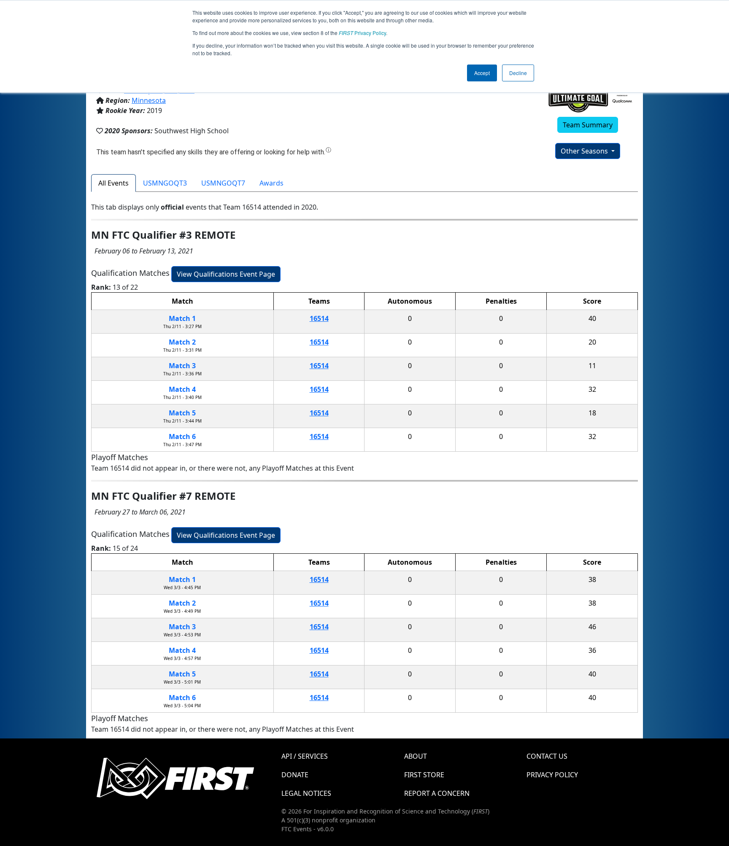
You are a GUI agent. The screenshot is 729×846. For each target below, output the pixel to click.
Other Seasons (585, 151)
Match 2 (182, 342)
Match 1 (182, 318)
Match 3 (182, 365)
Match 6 (182, 436)
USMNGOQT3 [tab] (165, 183)
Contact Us (546, 756)
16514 (319, 318)
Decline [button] (518, 72)
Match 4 (182, 389)
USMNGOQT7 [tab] (223, 183)
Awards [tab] (271, 183)
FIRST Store (424, 774)
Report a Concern (437, 793)
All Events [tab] (113, 183)
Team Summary (588, 124)
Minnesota (149, 100)
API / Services (304, 756)
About (415, 756)
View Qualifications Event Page (226, 274)
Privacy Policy (362, 32)
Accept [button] (482, 72)
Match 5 (182, 413)
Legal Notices (306, 793)
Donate (294, 774)
